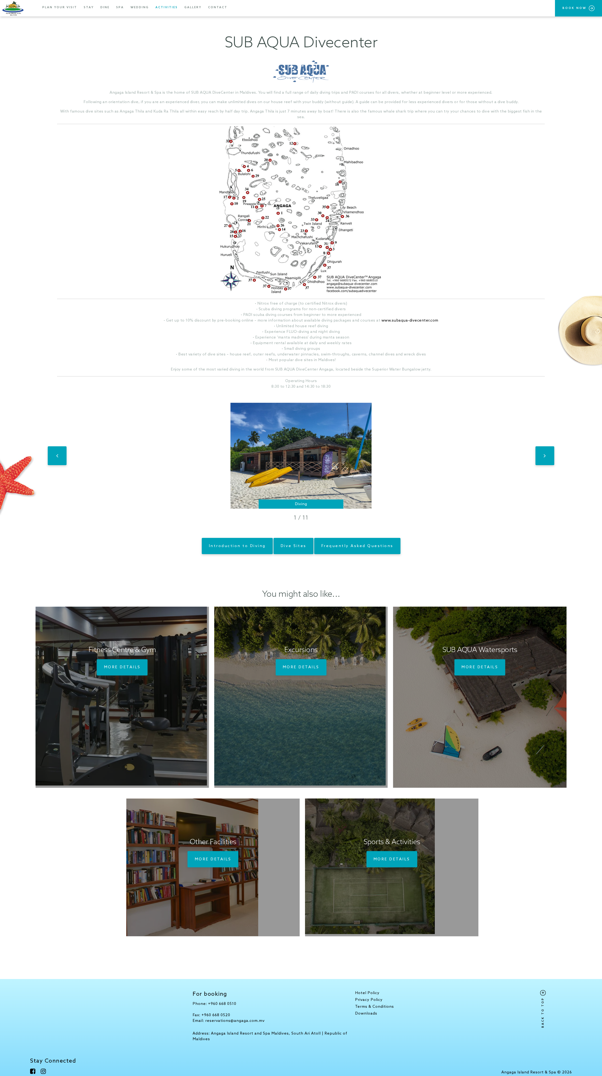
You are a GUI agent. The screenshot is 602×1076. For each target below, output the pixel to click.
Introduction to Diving (237, 546)
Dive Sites (293, 546)
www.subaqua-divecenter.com (409, 320)
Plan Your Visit (59, 7)
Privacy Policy (369, 1000)
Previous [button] (57, 455)
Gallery (193, 7)
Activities (166, 7)
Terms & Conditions (374, 1006)
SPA (120, 7)
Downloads (366, 1013)
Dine (105, 7)
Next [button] (544, 455)
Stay (89, 7)
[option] (301, 456)
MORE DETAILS (122, 667)
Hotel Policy (367, 993)
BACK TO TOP (543, 1012)
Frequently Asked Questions (357, 546)
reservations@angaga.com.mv (235, 1021)
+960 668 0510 (222, 1004)
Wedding (140, 7)
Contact (217, 7)
